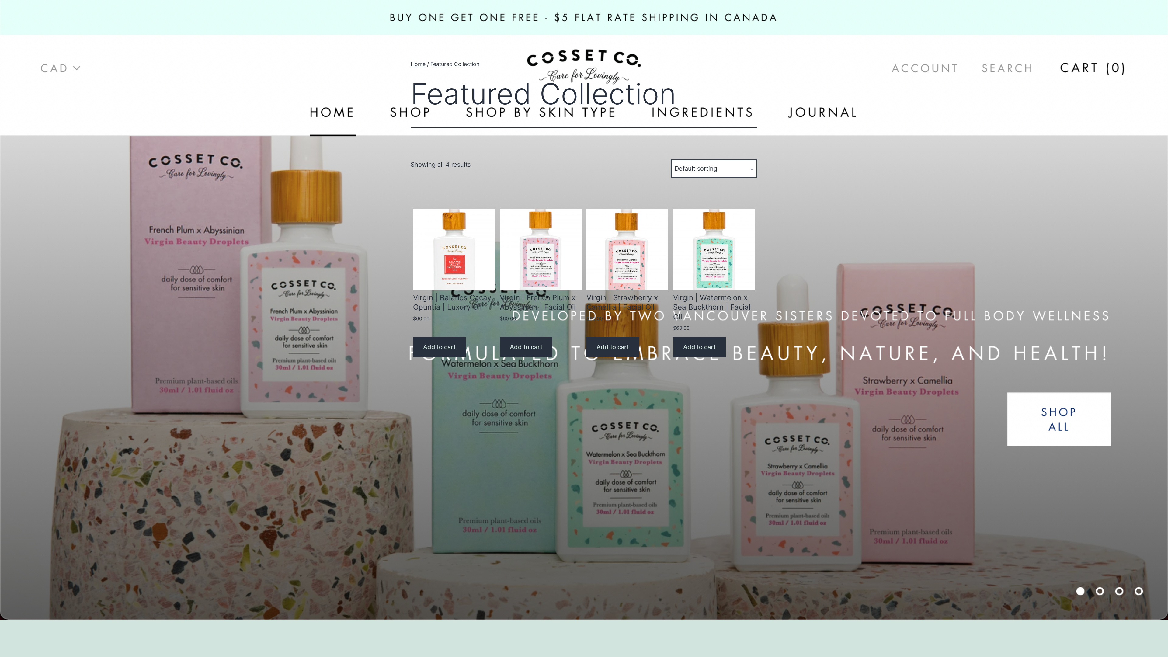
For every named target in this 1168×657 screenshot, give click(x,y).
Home (418, 64)
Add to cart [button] (439, 347)
